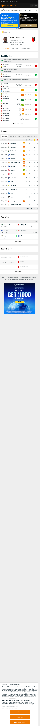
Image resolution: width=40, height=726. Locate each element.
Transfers (15, 49)
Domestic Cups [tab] (15, 136)
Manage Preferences (20, 722)
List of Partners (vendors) (9, 708)
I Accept (20, 712)
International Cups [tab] (30, 136)
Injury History (26, 49)
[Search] (32, 5)
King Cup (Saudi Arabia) (10, 69)
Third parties (12, 698)
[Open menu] (36, 5)
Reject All (20, 717)
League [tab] (4, 136)
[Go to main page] (10, 5)
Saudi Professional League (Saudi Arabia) (16, 60)
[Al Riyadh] (33, 40)
